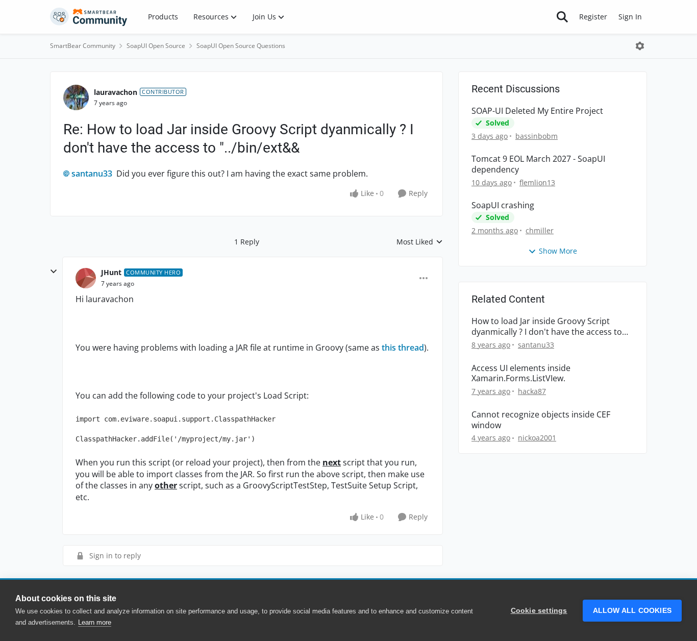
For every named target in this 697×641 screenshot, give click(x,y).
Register (593, 16)
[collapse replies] (53, 271)
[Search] (562, 17)
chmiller (540, 230)
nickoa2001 (537, 437)
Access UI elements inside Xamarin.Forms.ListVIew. (520, 373)
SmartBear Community (82, 45)
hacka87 (532, 391)
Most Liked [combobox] (419, 242)
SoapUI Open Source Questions (240, 45)
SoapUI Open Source (156, 45)
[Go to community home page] (89, 17)
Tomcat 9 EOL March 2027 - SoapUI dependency (538, 164)
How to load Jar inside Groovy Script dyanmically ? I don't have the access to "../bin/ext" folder (546, 326)
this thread (403, 347)
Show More (558, 251)
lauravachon (115, 92)
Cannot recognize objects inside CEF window (540, 420)
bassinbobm (536, 136)
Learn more (94, 622)
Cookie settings (539, 610)
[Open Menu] (640, 46)
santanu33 (91, 173)
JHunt (111, 272)
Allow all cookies (632, 610)
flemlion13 (537, 182)
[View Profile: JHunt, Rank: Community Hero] (86, 278)
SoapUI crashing (502, 205)
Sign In (630, 16)
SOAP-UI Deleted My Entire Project (537, 111)
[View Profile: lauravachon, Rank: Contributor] (76, 97)
